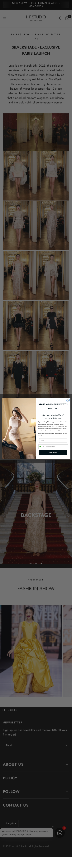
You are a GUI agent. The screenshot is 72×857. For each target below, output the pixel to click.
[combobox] (41, 447)
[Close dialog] (68, 400)
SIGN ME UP (53, 452)
